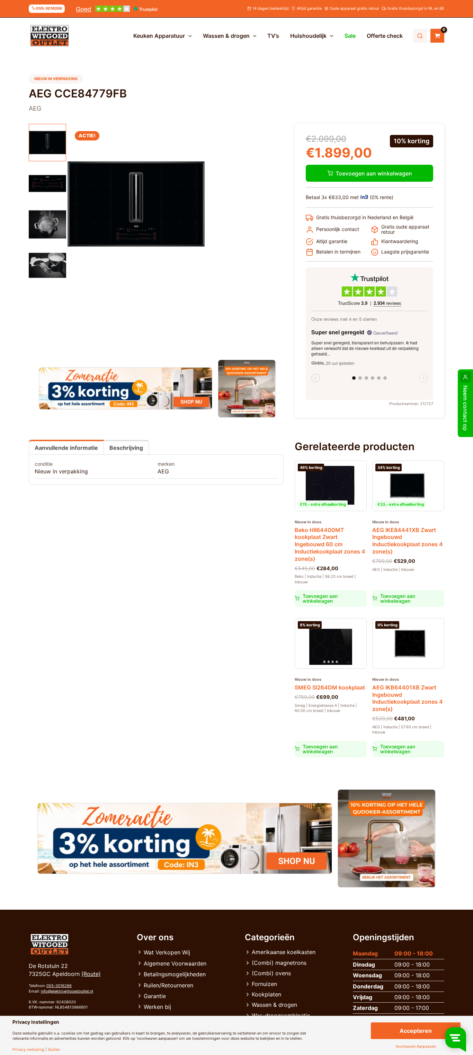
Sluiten (54, 1050)
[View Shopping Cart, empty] (437, 36)
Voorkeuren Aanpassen (415, 1046)
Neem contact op (465, 408)
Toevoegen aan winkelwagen (374, 173)
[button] (188, 36)
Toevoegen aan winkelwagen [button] (320, 598)
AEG (163, 471)
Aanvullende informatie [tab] (66, 447)
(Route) (91, 973)
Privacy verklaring (28, 1050)
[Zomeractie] (125, 388)
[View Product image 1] (47, 142)
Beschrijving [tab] (126, 447)
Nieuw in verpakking (61, 471)
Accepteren (416, 1030)
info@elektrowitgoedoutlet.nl (67, 991)
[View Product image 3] (47, 224)
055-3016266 (59, 985)
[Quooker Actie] (247, 389)
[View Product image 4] (47, 265)
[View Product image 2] (47, 183)
